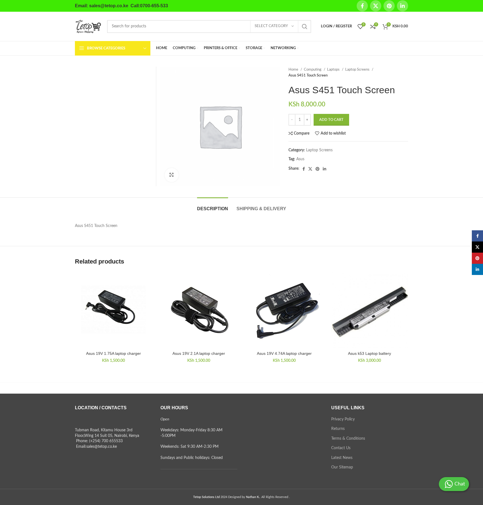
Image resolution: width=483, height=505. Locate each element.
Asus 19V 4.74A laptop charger (284, 353)
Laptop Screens (357, 69)
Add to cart (331, 120)
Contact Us (341, 448)
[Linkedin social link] (402, 5)
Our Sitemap (342, 467)
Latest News (341, 458)
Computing (313, 69)
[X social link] (375, 5)
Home (293, 69)
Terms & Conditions (348, 439)
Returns (338, 429)
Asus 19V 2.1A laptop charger (198, 353)
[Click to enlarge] (172, 175)
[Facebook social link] (362, 5)
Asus (300, 159)
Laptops (333, 69)
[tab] (212, 205)
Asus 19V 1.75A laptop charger (113, 353)
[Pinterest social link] (389, 5)
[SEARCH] (304, 26)
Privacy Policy (343, 419)
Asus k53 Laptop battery (369, 353)
